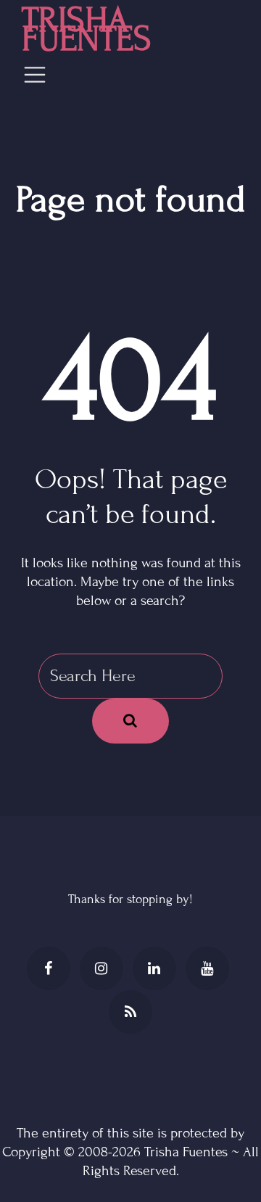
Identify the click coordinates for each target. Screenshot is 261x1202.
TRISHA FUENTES (87, 30)
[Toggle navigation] (35, 75)
